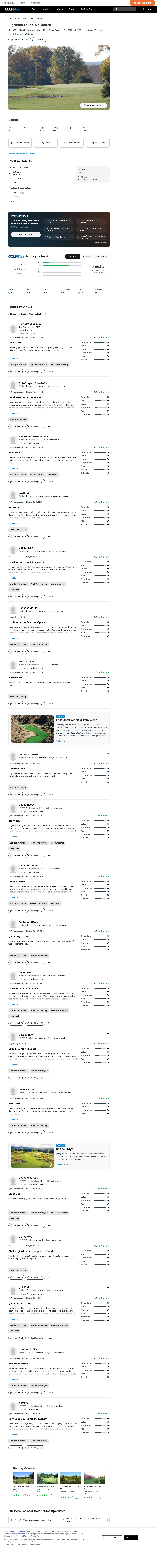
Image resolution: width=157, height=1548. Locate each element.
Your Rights (21, 1536)
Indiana (30, 18)
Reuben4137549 (28, 922)
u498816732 (26, 548)
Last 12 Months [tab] (102, 256)
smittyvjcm (25, 493)
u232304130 (26, 1034)
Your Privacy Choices (112, 1538)
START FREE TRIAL (142, 2)
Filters (13, 314)
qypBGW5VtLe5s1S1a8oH (33, 436)
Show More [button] (14, 201)
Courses (17, 18)
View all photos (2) (95, 105)
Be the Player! (65, 1149)
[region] (78, 1538)
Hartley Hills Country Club (92, 1487)
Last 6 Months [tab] (87, 256)
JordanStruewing (29, 754)
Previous (100, 1466)
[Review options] (108, 324)
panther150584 (28, 1349)
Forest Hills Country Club (47, 1486)
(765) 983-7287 (74, 30)
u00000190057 (27, 804)
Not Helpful (37, 371)
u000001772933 (28, 865)
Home (10, 18)
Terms (53, 1531)
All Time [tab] (73, 256)
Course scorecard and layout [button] (22, 153)
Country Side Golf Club (22, 1486)
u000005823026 (28, 1177)
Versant (23, 1531)
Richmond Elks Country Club (69, 1487)
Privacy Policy (16, 1534)
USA (24, 18)
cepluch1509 (26, 661)
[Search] (117, 9)
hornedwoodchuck (30, 324)
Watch (60, 9)
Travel (71, 9)
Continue (131, 1538)
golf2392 (24, 1287)
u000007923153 (28, 608)
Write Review (29, 1495)
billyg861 (24, 1402)
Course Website (95, 30)
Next (104, 1466)
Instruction (46, 9)
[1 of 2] (59, 77)
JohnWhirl (25, 972)
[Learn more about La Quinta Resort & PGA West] (32, 729)
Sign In (148, 9)
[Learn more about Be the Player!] (32, 1156)
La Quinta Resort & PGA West (76, 720)
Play (33, 9)
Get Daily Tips (86, 9)
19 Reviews (29, 34)
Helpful (18, 371)
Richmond (39, 18)
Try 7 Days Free (26, 234)
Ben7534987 (26, 1237)
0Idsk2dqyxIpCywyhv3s (33, 383)
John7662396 (26, 1089)
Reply (50, 371)
